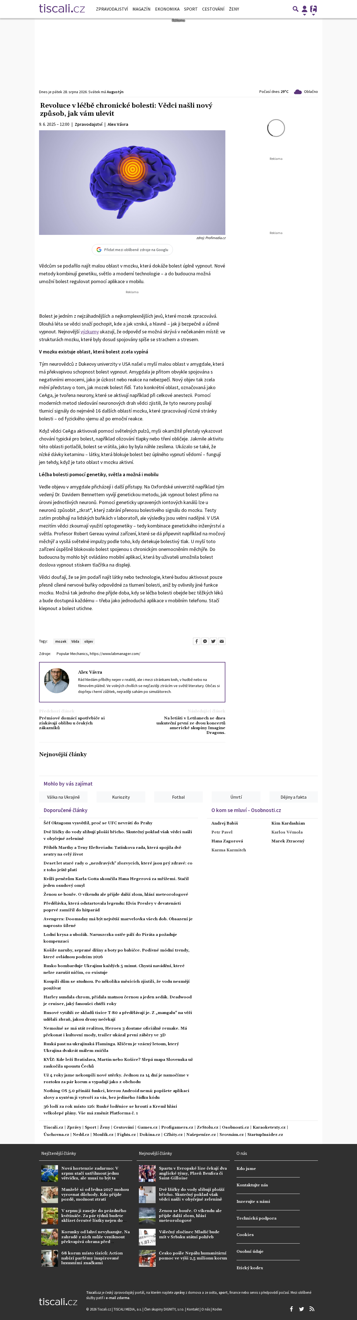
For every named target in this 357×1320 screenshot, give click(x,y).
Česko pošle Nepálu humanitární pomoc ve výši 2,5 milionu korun (193, 1256)
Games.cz (148, 1127)
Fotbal (178, 797)
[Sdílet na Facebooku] (196, 641)
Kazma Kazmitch (228, 850)
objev (88, 641)
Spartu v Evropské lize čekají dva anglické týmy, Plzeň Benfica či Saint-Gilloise (193, 1173)
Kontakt (193, 1309)
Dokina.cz (149, 1135)
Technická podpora (256, 1218)
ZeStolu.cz (207, 1127)
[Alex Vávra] (56, 680)
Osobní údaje (250, 1251)
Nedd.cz (81, 1135)
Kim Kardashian (288, 823)
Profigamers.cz (177, 1127)
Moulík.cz (103, 1135)
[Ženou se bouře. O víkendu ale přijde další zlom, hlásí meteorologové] (147, 1216)
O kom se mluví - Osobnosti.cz (246, 810)
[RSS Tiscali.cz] (312, 1309)
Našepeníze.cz (201, 1135)
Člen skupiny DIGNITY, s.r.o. (164, 1309)
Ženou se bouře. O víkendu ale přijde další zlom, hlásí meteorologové (116, 894)
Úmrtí (236, 797)
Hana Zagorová (227, 841)
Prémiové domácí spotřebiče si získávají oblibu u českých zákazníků (72, 723)
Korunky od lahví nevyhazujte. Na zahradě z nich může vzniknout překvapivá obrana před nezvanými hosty (95, 1239)
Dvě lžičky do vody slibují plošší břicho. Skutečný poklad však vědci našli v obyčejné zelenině (192, 1194)
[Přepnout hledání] (295, 9)
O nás (206, 1309)
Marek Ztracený (287, 841)
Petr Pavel (222, 832)
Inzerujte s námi (253, 1201)
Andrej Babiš (224, 823)
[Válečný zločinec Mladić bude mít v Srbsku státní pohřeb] (147, 1237)
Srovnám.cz (231, 1135)
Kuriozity (121, 797)
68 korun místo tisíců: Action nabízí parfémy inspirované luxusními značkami (92, 1258)
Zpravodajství (112, 9)
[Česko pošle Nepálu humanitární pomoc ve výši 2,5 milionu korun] (147, 1258)
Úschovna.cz (56, 1135)
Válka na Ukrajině (63, 797)
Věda (75, 641)
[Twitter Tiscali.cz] (301, 1309)
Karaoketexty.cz (269, 1127)
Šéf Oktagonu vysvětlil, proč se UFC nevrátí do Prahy (98, 823)
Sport (191, 9)
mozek (60, 641)
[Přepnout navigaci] (304, 9)
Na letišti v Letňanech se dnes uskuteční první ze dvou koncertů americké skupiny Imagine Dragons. (190, 725)
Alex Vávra (90, 672)
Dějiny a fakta (294, 797)
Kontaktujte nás (252, 1185)
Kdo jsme (246, 1168)
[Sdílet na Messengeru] (205, 641)
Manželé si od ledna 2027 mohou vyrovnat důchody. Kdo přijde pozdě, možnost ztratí (95, 1194)
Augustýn (115, 91)
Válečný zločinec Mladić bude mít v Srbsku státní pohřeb (189, 1234)
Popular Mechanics (72, 653)
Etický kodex (250, 1268)
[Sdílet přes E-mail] (221, 641)
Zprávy (74, 1127)
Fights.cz (126, 1135)
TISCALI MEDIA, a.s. (128, 1309)
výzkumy (90, 331)
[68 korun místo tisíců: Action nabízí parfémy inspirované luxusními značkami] (49, 1258)
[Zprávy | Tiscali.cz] (62, 9)
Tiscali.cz (53, 1127)
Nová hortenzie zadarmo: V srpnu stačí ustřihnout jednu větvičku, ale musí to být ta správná (90, 1176)
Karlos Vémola (287, 832)
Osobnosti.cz (235, 1127)
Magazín (141, 9)
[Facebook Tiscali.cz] (291, 1309)
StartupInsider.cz (265, 1135)
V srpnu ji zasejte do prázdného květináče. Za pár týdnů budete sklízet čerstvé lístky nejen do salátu (93, 1218)
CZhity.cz (173, 1135)
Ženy (234, 9)
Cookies (245, 1234)
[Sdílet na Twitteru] (213, 641)
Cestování (213, 9)
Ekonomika (167, 9)
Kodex (217, 1309)
